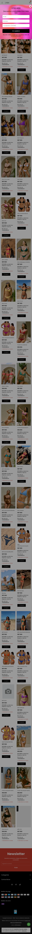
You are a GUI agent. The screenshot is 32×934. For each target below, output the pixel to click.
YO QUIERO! (16, 31)
